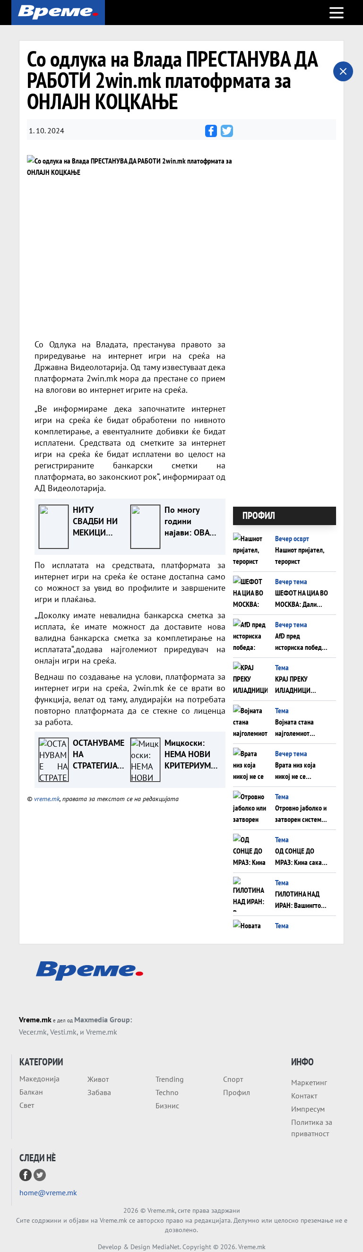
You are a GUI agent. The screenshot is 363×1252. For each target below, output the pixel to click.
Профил (236, 1092)
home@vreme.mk (48, 1192)
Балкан (31, 1092)
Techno (167, 1092)
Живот (98, 1079)
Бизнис (167, 1105)
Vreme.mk (35, 1019)
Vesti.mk (63, 1031)
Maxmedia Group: (103, 1019)
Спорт (233, 1079)
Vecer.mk (33, 1031)
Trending (170, 1079)
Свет (26, 1105)
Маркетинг (309, 1082)
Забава (99, 1092)
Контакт (304, 1095)
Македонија (39, 1078)
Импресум (308, 1109)
